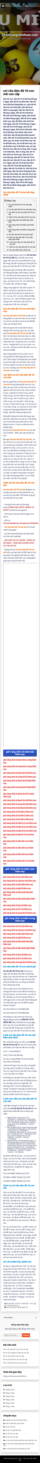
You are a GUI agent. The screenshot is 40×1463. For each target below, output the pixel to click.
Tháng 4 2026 (9, 1396)
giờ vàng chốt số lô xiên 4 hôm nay (18, 819)
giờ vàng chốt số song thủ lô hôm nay (19, 776)
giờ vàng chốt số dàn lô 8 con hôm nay (20, 830)
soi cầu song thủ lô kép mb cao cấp (17, 1353)
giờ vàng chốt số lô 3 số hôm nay (17, 909)
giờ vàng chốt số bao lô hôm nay (17, 905)
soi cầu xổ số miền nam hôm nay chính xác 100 (21, 1440)
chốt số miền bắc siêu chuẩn (14, 1423)
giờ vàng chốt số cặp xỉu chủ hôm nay (19, 880)
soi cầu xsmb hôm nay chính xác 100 (17, 1449)
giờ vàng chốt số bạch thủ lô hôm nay (19, 773)
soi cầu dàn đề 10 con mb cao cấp (16, 1349)
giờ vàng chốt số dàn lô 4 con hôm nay (20, 823)
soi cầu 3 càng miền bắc (13, 1430)
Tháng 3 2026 (9, 1400)
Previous (9, 1317)
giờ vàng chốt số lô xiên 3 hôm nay (18, 815)
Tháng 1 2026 (9, 1406)
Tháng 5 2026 (9, 1393)
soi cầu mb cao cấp (12, 1307)
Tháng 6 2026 (9, 1390)
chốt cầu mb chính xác (11, 1306)
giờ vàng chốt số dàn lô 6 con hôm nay (20, 827)
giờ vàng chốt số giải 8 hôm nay (17, 888)
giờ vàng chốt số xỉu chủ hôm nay (17, 877)
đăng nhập (17, 1329)
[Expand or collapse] (34, 200)
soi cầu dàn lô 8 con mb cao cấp (16, 1363)
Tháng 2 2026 (9, 1403)
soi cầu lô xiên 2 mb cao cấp (14, 1356)
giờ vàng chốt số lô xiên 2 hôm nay (18, 811)
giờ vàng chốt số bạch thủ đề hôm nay (19, 800)
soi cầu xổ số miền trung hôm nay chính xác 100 (18, 1444)
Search (26, 1335)
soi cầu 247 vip (10, 1427)
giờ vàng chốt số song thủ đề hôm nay (19, 804)
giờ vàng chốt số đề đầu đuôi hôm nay (19, 808)
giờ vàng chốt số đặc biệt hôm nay (18, 884)
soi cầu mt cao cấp (11, 1437)
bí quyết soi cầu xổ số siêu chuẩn (16, 1420)
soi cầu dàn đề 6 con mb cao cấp (16, 1359)
